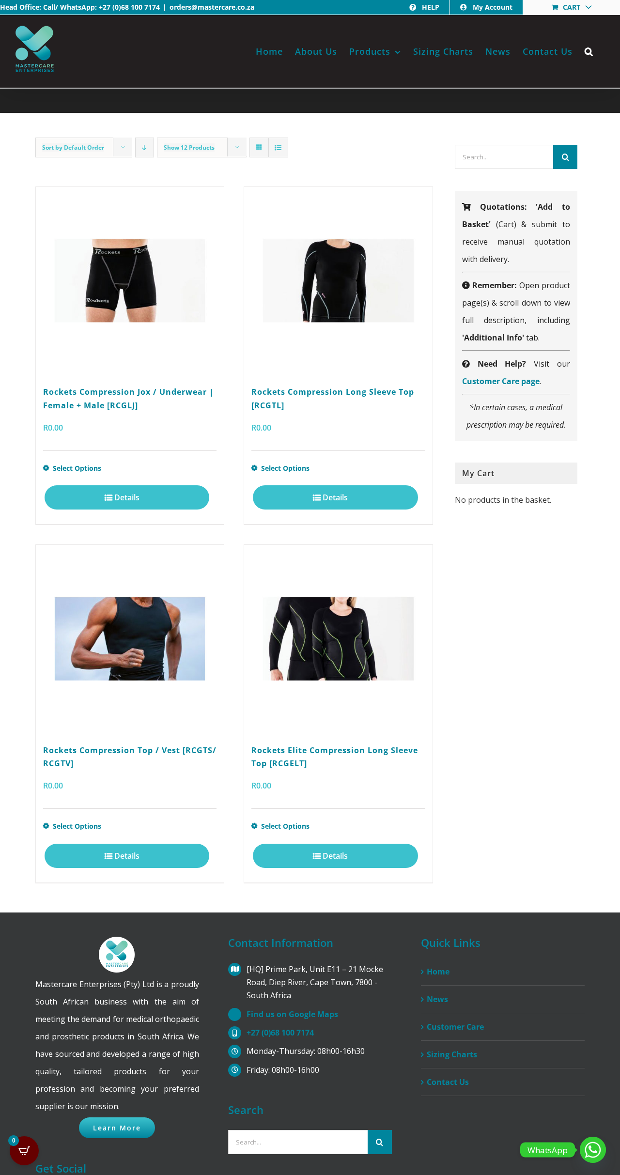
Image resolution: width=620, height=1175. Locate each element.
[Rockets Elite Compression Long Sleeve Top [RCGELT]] (338, 639)
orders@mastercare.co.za (212, 7)
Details (127, 497)
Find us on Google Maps (292, 1014)
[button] (589, 51)
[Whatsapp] (593, 1150)
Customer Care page (501, 381)
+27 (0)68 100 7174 (129, 7)
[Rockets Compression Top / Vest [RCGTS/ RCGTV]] (130, 639)
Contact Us (448, 1082)
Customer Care (455, 1026)
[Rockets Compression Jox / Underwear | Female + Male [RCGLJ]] (130, 281)
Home (438, 971)
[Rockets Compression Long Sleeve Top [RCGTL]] (338, 281)
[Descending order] (144, 147)
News (437, 999)
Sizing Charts (452, 1054)
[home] (117, 945)
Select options (77, 468)
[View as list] (278, 147)
